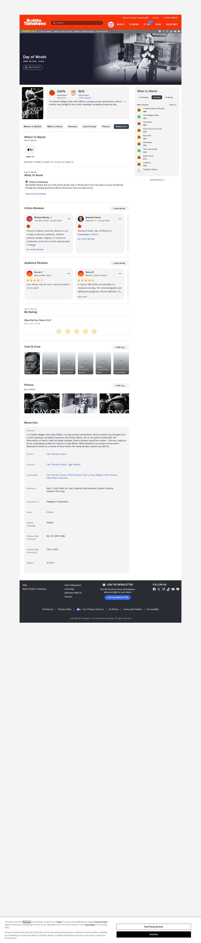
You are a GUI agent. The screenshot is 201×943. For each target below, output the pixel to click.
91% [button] (81, 91)
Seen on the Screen (62, 31)
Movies (120, 24)
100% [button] (61, 91)
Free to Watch (45, 31)
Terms (59, 922)
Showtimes (172, 24)
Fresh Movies (102, 31)
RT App (147, 24)
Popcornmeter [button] (83, 95)
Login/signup (170, 18)
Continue (153, 934)
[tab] (143, 97)
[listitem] (157, 109)
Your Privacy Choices (93, 609)
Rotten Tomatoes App (84, 31)
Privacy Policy (101, 922)
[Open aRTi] (111, 24)
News (158, 24)
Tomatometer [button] (62, 95)
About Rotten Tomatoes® (135, 18)
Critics (156, 18)
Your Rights (90, 925)
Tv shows (134, 24)
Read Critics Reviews (35, 194)
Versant (26, 922)
